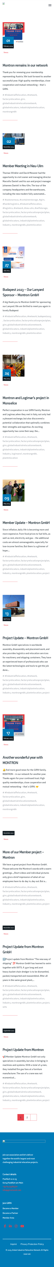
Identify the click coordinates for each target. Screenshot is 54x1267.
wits (5, 1007)
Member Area (8, 1218)
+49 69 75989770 (10, 1186)
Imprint (13, 1244)
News (6, 52)
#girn (41, 199)
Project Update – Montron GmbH (25, 638)
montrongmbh (10, 111)
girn (23, 99)
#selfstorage (41, 208)
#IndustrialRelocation (15, 95)
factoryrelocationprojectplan (35, 212)
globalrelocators (11, 107)
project (45, 573)
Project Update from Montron (23, 1050)
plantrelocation (34, 225)
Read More (8, 118)
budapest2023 (44, 316)
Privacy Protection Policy (32, 1244)
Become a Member (10, 1208)
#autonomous (12, 199)
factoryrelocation (11, 99)
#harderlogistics (11, 204)
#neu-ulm (29, 208)
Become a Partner (10, 1213)
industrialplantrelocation (32, 107)
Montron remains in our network (25, 65)
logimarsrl (17, 453)
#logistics (8, 208)
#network (32, 95)
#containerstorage (29, 199)
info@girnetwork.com (12, 1190)
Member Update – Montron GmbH (26, 523)
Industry (7, 225)
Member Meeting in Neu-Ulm (23, 166)
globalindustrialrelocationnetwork (19, 103)
